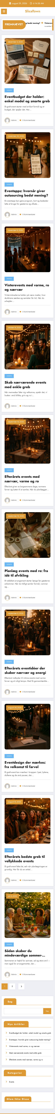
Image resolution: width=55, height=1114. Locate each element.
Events (9, 90)
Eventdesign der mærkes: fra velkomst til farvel (25, 764)
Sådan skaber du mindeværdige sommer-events (23, 953)
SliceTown (32, 11)
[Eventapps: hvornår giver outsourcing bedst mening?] (27, 155)
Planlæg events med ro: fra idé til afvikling (26, 573)
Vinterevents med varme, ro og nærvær (27, 287)
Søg (10, 1001)
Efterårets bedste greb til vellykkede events (25, 858)
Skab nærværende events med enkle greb (25, 384)
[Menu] (4, 11)
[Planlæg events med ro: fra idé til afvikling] (27, 534)
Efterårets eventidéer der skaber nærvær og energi (25, 670)
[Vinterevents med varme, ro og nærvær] (27, 249)
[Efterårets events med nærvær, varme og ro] (27, 440)
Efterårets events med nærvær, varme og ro (22, 478)
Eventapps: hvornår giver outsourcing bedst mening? (26, 193)
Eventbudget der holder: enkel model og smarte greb (27, 99)
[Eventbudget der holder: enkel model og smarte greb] (27, 60)
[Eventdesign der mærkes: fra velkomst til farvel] (27, 726)
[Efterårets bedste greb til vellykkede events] (27, 820)
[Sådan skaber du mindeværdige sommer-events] (27, 915)
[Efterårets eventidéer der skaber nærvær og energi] (27, 632)
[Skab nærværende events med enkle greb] (27, 346)
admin (14, 120)
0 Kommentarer (28, 120)
